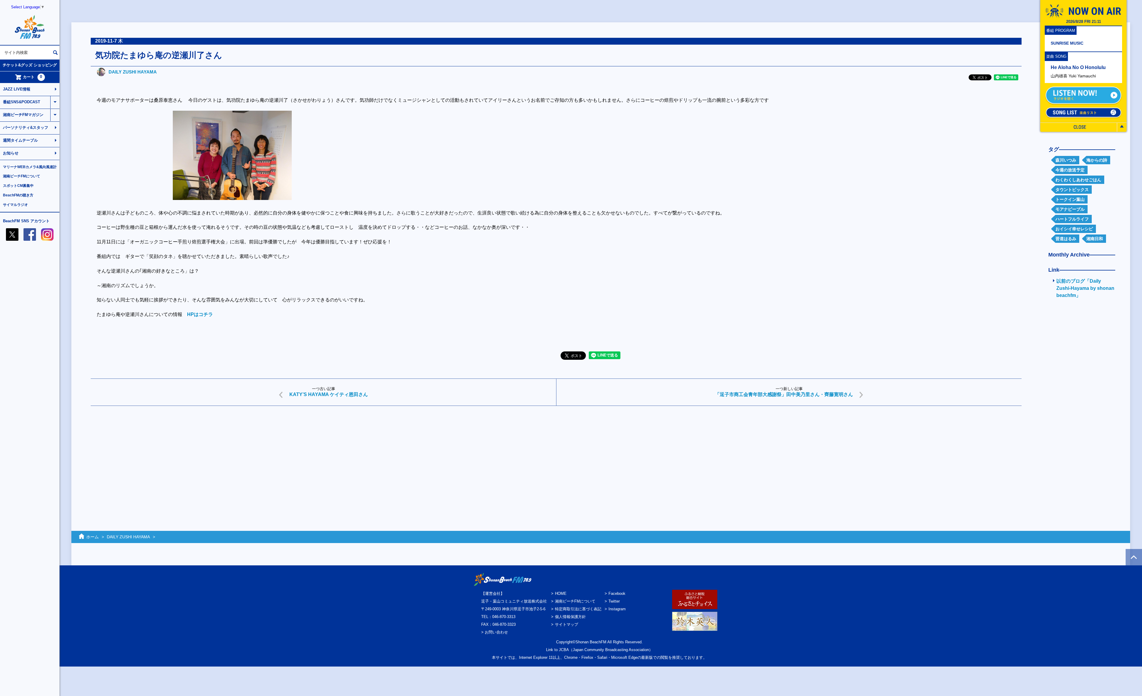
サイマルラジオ (15, 205)
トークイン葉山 (1070, 199)
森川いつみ (1065, 160)
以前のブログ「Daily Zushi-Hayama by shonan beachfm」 (1085, 288)
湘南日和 (1094, 238)
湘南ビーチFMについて (21, 176)
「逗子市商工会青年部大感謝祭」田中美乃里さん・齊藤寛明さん (784, 394)
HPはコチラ (200, 314)
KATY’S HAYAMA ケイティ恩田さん (328, 394)
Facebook (616, 593)
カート (33, 76)
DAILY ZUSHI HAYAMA (133, 71)
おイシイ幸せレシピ (1074, 228)
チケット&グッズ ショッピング (30, 65)
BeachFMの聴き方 (18, 195)
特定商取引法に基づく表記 (578, 609)
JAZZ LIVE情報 (16, 89)
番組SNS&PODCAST (21, 102)
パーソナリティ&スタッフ (25, 127)
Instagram (617, 609)
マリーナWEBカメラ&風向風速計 (30, 167)
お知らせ (10, 153)
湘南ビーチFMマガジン (23, 114)
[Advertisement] (269, 456)
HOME (561, 593)
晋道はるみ (1065, 238)
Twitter (614, 601)
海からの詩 (1096, 160)
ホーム (92, 536)
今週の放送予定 (1070, 170)
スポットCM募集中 (18, 186)
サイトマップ (566, 624)
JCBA (564, 649)
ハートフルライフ (1072, 219)
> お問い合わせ (494, 632)
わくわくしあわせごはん (1078, 179)
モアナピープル (1070, 209)
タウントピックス (1072, 189)
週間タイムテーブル (20, 140)
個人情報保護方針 (570, 616)
